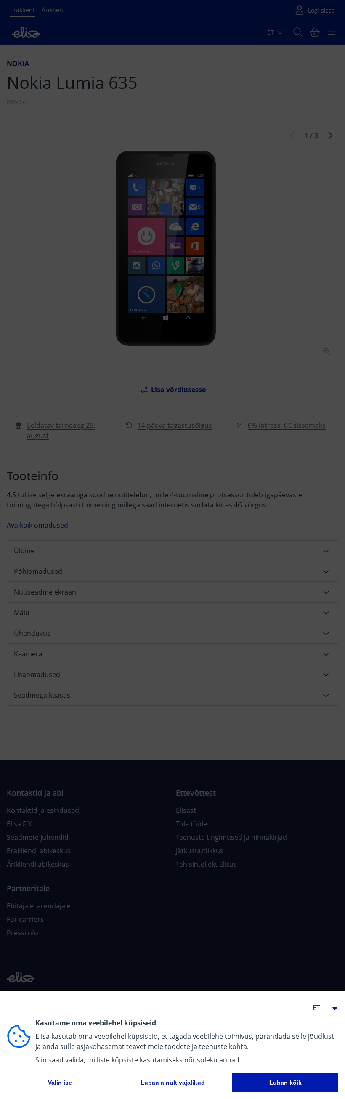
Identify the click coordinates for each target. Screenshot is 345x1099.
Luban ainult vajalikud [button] (173, 1082)
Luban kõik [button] (285, 1082)
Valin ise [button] (60, 1082)
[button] (321, 1008)
